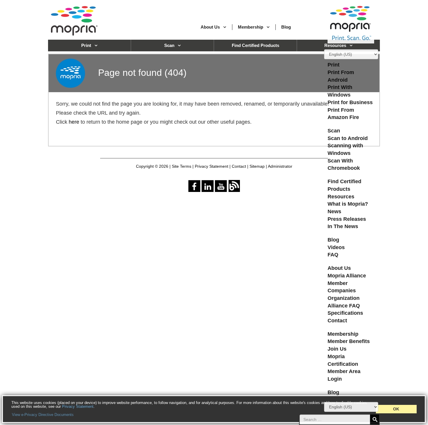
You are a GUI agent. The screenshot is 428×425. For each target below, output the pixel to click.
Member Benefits (349, 341)
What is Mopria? (348, 204)
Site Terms (181, 166)
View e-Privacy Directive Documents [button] (43, 414)
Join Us (337, 349)
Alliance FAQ (344, 306)
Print (333, 65)
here (74, 122)
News (334, 211)
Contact (337, 320)
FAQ (333, 255)
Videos (336, 247)
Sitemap (257, 166)
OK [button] (396, 409)
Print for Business (350, 102)
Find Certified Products (255, 45)
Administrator (280, 166)
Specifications (345, 313)
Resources (341, 197)
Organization (344, 298)
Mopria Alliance (347, 276)
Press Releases (347, 219)
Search (374, 419)
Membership (250, 27)
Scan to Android (348, 138)
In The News (343, 226)
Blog (286, 27)
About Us (210, 27)
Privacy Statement (77, 406)
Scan (334, 131)
